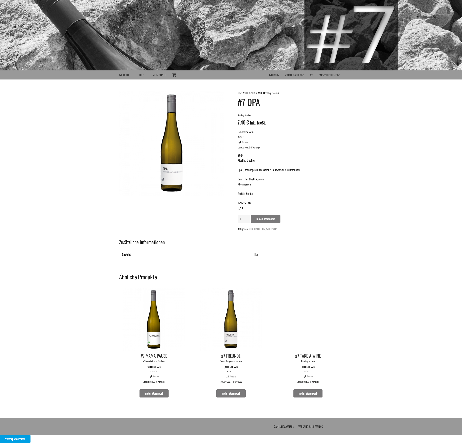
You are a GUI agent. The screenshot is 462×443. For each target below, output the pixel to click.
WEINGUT (124, 75)
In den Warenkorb (265, 219)
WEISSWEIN (250, 93)
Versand (245, 142)
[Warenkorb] (174, 74)
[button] (134, 370)
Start (240, 93)
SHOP (141, 75)
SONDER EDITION (257, 229)
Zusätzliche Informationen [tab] (142, 242)
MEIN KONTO (159, 75)
